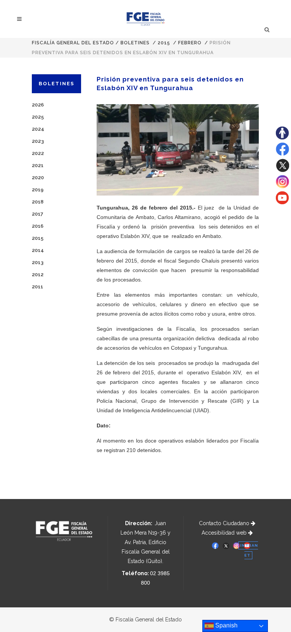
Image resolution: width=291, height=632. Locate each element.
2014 (38, 250)
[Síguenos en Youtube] (282, 202)
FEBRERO (190, 42)
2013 (38, 262)
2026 (38, 105)
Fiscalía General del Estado (73, 42)
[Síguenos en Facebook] (282, 154)
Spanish (226, 625)
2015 (164, 42)
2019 (38, 189)
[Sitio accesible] (282, 138)
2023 (38, 141)
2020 (38, 177)
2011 (37, 286)
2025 (38, 117)
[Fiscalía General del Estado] (145, 19)
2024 (38, 129)
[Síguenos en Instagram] (282, 186)
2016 (38, 226)
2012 (38, 274)
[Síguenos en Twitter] (282, 170)
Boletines (135, 42)
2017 (37, 214)
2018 (38, 202)
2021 (38, 165)
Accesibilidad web (225, 533)
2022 (38, 153)
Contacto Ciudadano (225, 523)
